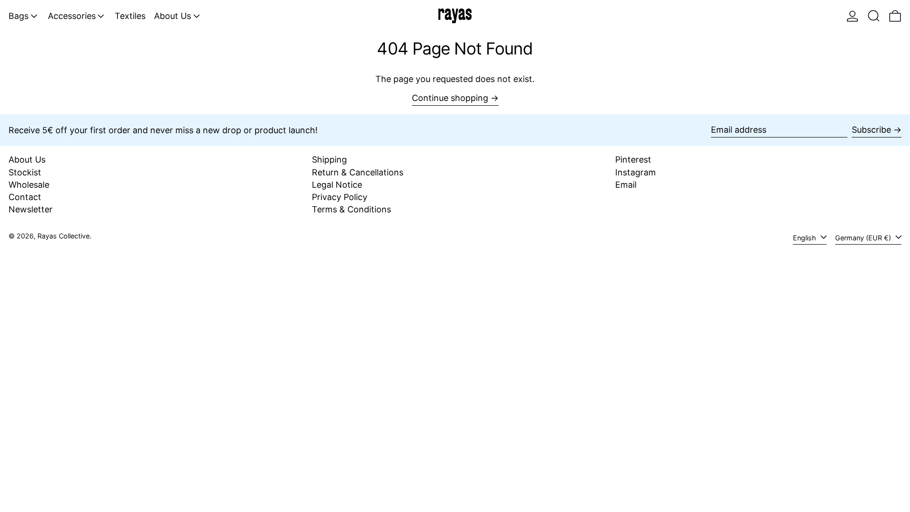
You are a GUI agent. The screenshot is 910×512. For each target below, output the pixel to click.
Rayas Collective (63, 236)
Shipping (329, 160)
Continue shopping (450, 98)
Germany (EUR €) (864, 238)
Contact (25, 197)
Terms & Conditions (351, 209)
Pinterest (633, 160)
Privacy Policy (339, 197)
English (805, 238)
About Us (27, 160)
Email (626, 185)
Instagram (635, 172)
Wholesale (29, 185)
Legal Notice (337, 185)
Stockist (25, 172)
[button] (873, 16)
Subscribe (871, 130)
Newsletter (31, 209)
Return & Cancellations (357, 172)
